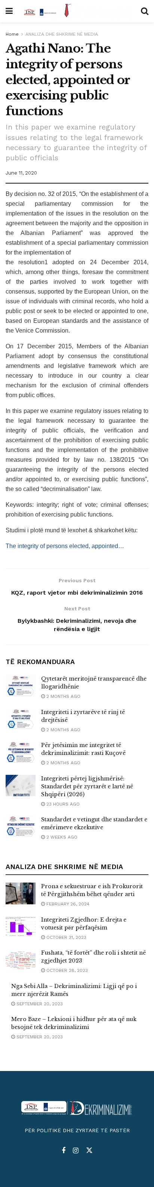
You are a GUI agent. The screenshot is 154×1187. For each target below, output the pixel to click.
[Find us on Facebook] (63, 1150)
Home (12, 34)
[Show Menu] (9, 11)
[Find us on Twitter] (89, 1150)
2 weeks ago (61, 837)
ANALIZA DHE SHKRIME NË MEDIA (61, 34)
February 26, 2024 (67, 904)
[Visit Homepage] (77, 11)
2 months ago (62, 696)
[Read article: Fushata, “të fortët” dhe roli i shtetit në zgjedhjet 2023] (21, 959)
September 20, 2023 (39, 1003)
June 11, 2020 (21, 173)
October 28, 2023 (66, 970)
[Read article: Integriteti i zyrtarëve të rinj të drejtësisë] (21, 719)
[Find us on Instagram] (75, 1150)
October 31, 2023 (65, 937)
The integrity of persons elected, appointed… (65, 546)
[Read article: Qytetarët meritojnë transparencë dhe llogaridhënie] (21, 685)
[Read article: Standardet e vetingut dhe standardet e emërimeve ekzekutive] (21, 826)
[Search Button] (144, 11)
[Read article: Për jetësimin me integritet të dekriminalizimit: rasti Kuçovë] (21, 752)
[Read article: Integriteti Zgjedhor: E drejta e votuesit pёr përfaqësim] (21, 926)
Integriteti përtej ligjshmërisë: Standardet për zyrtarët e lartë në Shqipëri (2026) (87, 786)
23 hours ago (62, 804)
